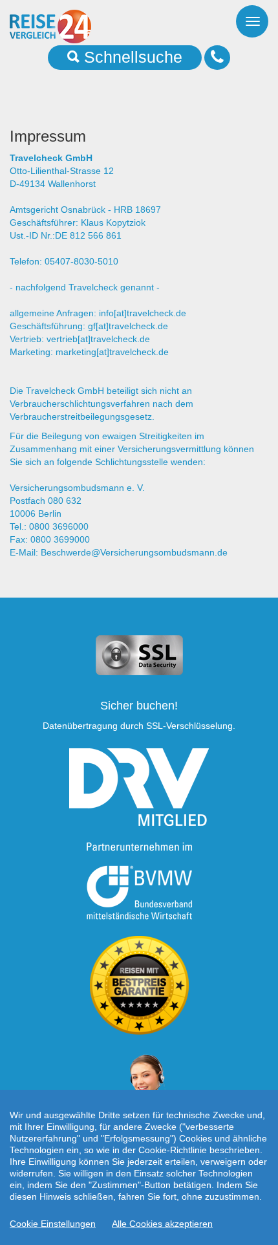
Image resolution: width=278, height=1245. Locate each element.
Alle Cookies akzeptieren (162, 1223)
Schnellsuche (131, 57)
